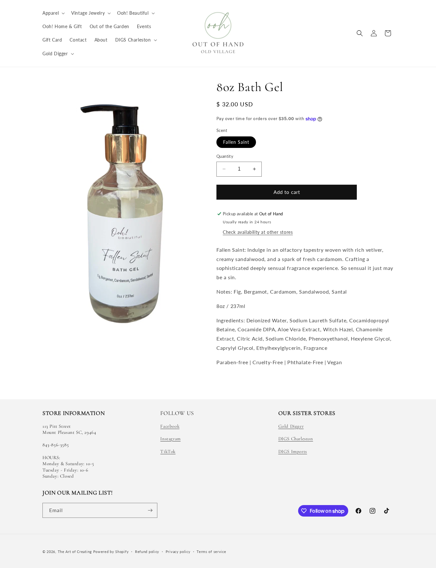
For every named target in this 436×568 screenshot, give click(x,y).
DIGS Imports (292, 451)
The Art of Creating (75, 551)
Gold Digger (291, 426)
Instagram (170, 438)
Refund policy (147, 551)
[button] (53, 13)
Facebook (169, 426)
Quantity (224, 156)
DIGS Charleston (295, 438)
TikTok (168, 451)
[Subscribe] (150, 510)
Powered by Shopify (111, 551)
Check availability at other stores (258, 232)
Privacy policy (178, 551)
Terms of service (211, 551)
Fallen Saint (236, 142)
